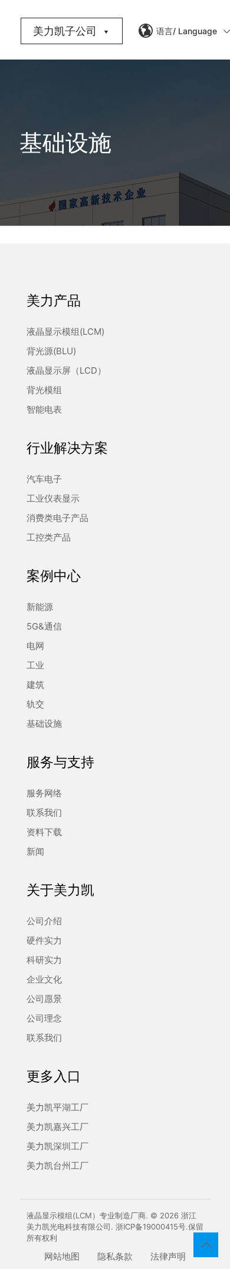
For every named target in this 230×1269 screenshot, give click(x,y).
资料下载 (44, 832)
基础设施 (44, 723)
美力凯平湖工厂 (57, 1107)
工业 (35, 665)
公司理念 (44, 1018)
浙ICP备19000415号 (151, 1226)
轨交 (35, 704)
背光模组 (44, 389)
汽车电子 (44, 478)
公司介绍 (44, 921)
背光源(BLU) (51, 351)
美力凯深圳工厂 (57, 1146)
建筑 (35, 684)
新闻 (35, 851)
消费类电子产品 (57, 517)
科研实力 (44, 959)
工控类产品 (49, 537)
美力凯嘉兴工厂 (57, 1126)
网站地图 (62, 1256)
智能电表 (44, 409)
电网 (35, 645)
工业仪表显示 (53, 498)
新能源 (40, 606)
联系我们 (44, 812)
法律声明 (168, 1256)
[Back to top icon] (205, 1244)
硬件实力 (44, 940)
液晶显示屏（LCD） (66, 370)
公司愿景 (44, 998)
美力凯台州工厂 (57, 1165)
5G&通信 (44, 626)
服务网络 (44, 793)
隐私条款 (115, 1256)
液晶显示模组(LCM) (65, 331)
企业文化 (44, 979)
